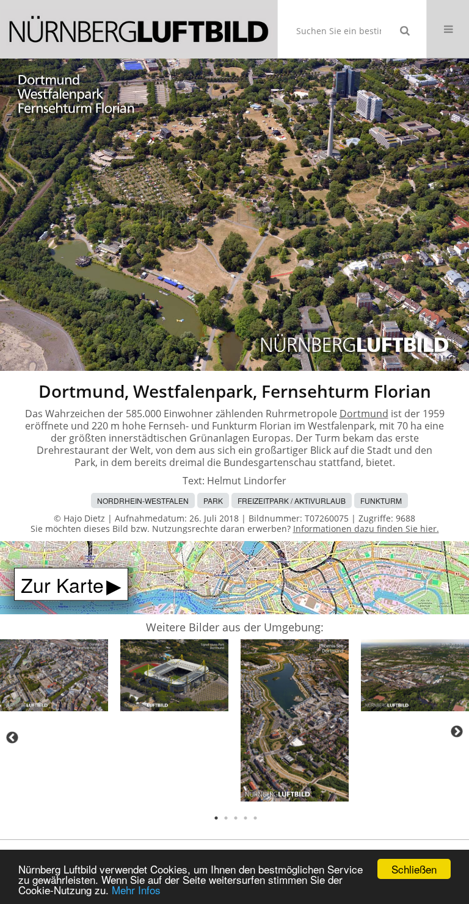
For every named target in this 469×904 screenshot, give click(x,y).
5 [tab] (255, 818)
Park (213, 500)
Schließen (414, 869)
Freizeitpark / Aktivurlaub (292, 500)
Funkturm (381, 500)
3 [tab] (236, 818)
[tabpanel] (54, 677)
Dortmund (364, 413)
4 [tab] (245, 818)
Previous (12, 737)
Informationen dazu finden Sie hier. (366, 528)
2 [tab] (226, 818)
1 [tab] (216, 818)
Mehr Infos (136, 889)
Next (457, 731)
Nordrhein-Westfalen (143, 500)
